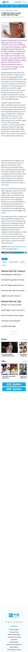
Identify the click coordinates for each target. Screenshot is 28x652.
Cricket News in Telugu (14, 637)
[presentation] (3, 347)
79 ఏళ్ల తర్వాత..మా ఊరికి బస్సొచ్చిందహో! (13, 321)
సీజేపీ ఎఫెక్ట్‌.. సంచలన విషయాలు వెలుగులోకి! (13, 305)
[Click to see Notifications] (26, 2)
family (15, 10)
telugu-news (9, 10)
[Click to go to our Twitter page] (11, 622)
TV (24, 2)
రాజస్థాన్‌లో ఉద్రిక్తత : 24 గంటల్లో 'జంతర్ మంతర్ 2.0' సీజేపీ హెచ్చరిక (13, 310)
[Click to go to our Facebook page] (6, 622)
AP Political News (14, 630)
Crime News (14, 640)
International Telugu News (14, 645)
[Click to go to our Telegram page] (19, 622)
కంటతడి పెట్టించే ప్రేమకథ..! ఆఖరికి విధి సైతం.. (14, 274)
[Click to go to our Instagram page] (14, 622)
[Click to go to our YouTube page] (17, 622)
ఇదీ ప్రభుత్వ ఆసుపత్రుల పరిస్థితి (13, 326)
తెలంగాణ (17, 6)
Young (3, 265)
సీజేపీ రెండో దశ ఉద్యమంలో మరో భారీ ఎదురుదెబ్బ (13, 315)
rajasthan (4, 262)
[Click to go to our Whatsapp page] (9, 622)
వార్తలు (6, 6)
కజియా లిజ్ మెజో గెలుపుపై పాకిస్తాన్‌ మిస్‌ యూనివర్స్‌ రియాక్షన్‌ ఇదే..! (14, 280)
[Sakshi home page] (14, 615)
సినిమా (22, 6)
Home (2, 10)
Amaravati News (14, 632)
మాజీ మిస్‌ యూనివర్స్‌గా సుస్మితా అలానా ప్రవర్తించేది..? (14, 290)
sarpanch (22, 262)
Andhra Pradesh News (14, 635)
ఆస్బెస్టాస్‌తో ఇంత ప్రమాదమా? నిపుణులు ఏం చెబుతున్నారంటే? (13, 296)
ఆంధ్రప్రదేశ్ (12, 6)
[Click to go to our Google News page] (22, 622)
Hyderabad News (14, 642)
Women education (13, 262)
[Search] (19, 2)
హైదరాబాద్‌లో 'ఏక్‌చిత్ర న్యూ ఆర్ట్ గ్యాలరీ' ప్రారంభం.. (13, 285)
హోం (3, 6)
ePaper (16, 2)
